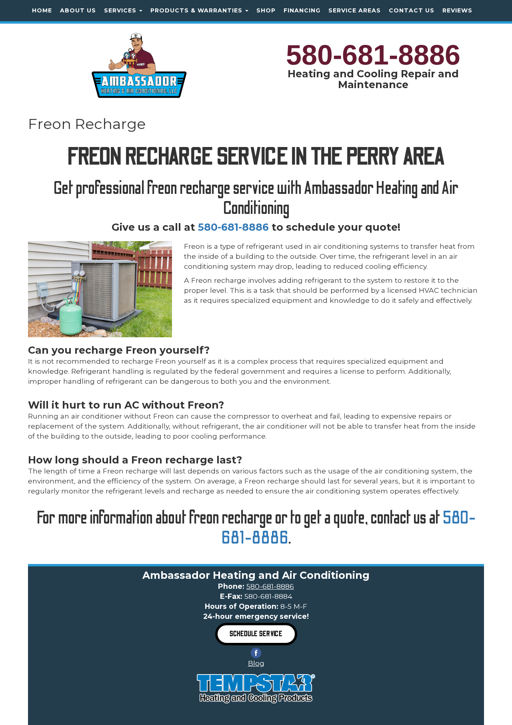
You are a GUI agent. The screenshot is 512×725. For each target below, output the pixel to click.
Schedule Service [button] (256, 634)
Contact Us (411, 10)
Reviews (457, 10)
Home (42, 10)
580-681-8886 (373, 54)
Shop (266, 10)
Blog (256, 663)
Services (121, 10)
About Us (78, 10)
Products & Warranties (197, 10)
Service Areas (354, 10)
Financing (302, 10)
